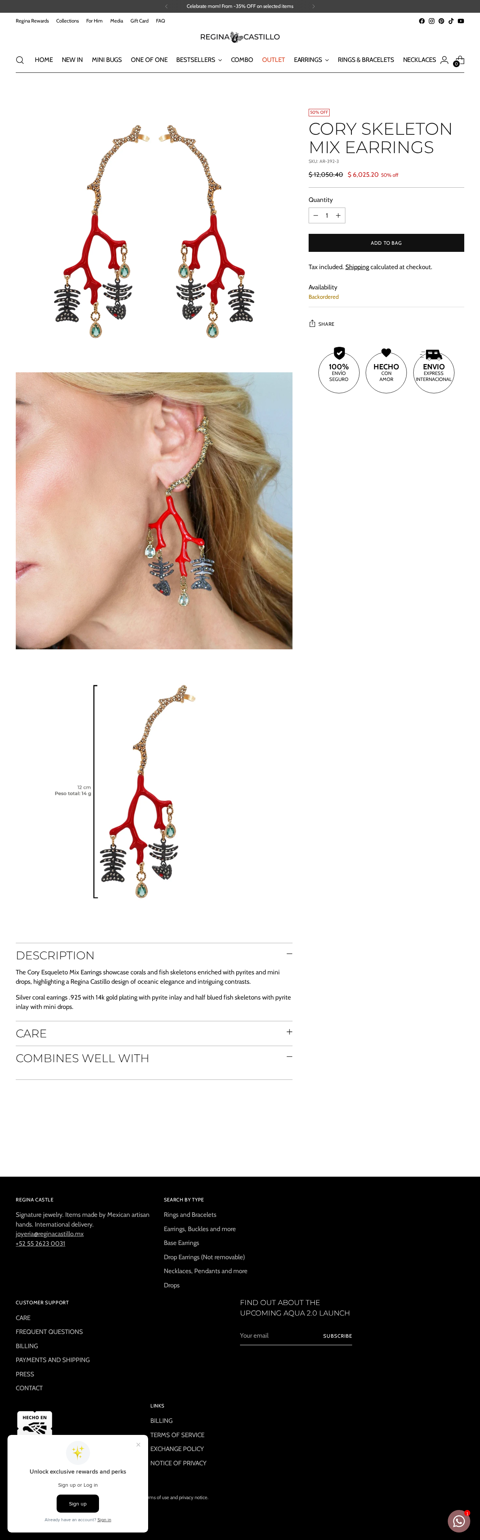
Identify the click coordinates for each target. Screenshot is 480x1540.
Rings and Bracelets (190, 1214)
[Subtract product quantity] (315, 215)
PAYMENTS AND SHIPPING (53, 1360)
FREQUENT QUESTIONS (49, 1331)
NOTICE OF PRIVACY (178, 1463)
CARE (23, 1318)
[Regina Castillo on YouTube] (461, 21)
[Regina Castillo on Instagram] (431, 21)
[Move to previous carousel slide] (440, 1150)
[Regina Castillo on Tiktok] (451, 21)
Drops (172, 1285)
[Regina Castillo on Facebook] (421, 21)
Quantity (321, 199)
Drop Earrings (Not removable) (204, 1257)
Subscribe (337, 1336)
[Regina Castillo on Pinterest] (441, 21)
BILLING (27, 1346)
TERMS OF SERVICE (177, 1435)
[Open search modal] (19, 60)
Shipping (357, 267)
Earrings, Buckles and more (200, 1229)
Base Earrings (181, 1242)
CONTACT (29, 1388)
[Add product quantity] (338, 215)
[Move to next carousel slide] (458, 1150)
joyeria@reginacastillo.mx (50, 1233)
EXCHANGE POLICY (177, 1449)
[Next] (313, 6)
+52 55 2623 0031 (40, 1243)
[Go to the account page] (444, 60)
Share (326, 324)
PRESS (25, 1374)
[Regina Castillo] (240, 36)
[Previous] (166, 6)
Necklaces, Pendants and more (206, 1271)
